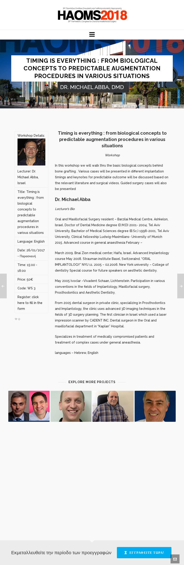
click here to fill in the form (30, 302)
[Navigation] (92, 34)
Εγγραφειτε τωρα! (146, 552)
